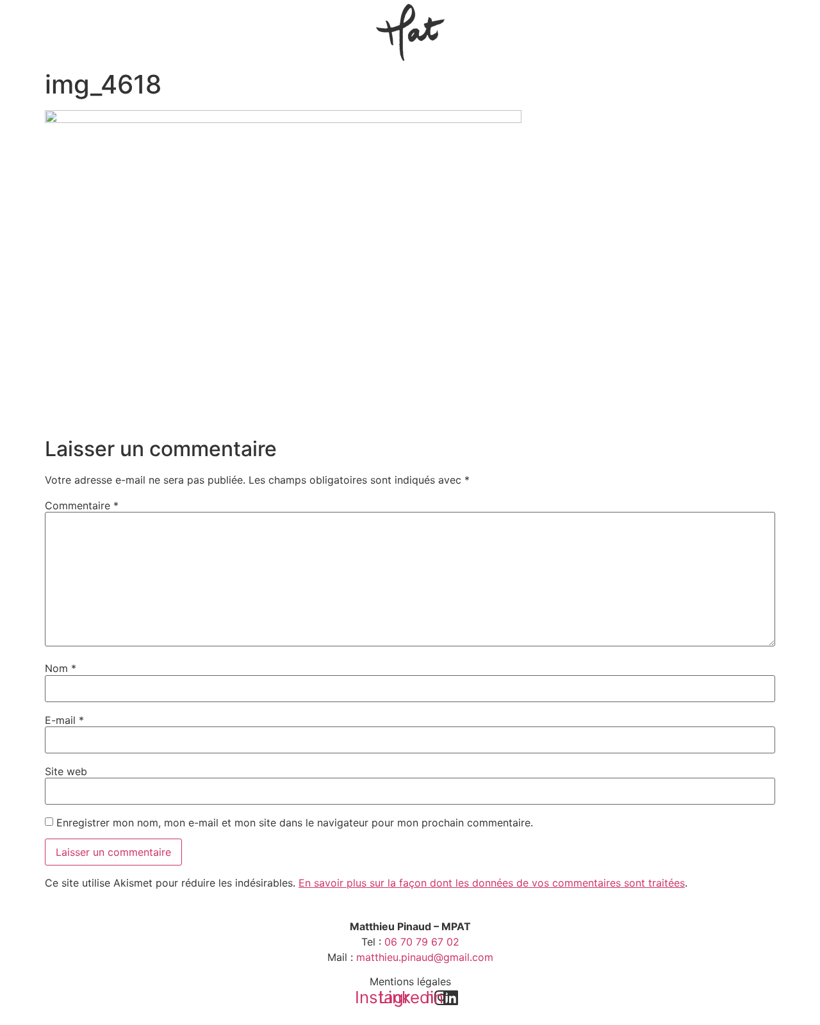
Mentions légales (410, 981)
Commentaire (82, 505)
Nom (60, 668)
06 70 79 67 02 (421, 941)
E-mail (64, 720)
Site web (66, 771)
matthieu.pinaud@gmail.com (424, 957)
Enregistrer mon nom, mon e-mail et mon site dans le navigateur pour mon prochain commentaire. (294, 822)
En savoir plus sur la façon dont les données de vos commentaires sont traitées (492, 882)
